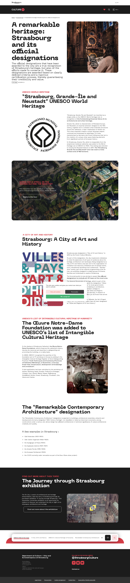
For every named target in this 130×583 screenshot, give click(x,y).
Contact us (75, 569)
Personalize (74, 292)
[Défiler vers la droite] (102, 538)
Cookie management (59, 580)
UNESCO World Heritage (21, 537)
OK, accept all (65, 296)
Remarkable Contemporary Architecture (87, 537)
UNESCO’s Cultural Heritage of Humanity (60, 537)
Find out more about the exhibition (43, 509)
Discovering (19, 17)
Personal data (47, 580)
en (117, 3)
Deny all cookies (55, 292)
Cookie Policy (72, 580)
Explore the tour (30, 197)
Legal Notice (38, 580)
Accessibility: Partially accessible (86, 580)
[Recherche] (109, 9)
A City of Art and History (39, 537)
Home (13, 17)
